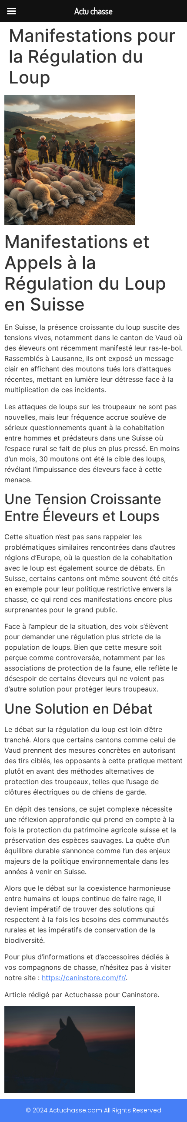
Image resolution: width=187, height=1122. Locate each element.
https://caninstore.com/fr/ (84, 977)
